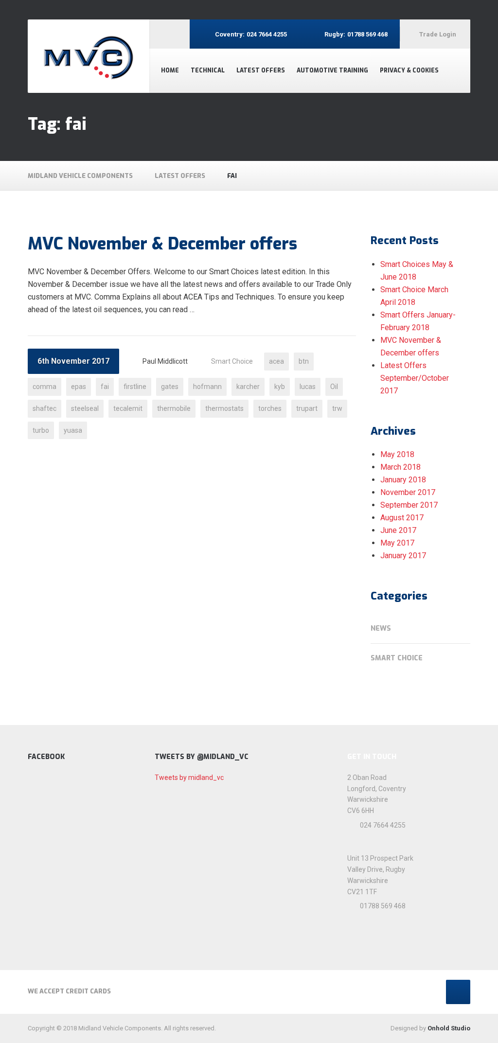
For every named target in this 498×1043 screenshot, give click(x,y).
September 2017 (409, 505)
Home (170, 70)
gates (169, 386)
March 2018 (400, 467)
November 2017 (407, 492)
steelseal (85, 408)
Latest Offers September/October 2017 (414, 378)
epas (78, 386)
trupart (307, 408)
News (381, 628)
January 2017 (403, 555)
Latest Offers (260, 70)
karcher (248, 386)
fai (105, 386)
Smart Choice (232, 361)
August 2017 (402, 517)
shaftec (44, 408)
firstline (135, 386)
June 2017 (398, 530)
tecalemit (127, 408)
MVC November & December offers (162, 244)
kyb (279, 386)
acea (276, 361)
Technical (208, 70)
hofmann (207, 386)
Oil (334, 386)
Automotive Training (332, 70)
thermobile (174, 408)
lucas (308, 386)
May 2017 (397, 543)
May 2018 (397, 454)
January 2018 (403, 479)
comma (44, 386)
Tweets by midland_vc (189, 777)
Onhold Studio (448, 1028)
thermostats (224, 408)
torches (270, 408)
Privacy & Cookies (409, 70)
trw (337, 408)
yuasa (73, 430)
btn (304, 361)
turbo (41, 430)
